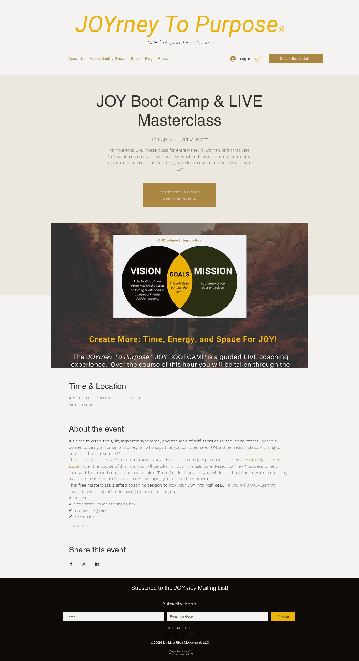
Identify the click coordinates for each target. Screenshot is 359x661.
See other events (179, 198)
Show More (80, 525)
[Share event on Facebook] (71, 564)
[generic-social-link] (191, 634)
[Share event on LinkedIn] (97, 564)
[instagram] (175, 634)
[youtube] (168, 634)
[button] (258, 58)
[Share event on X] (84, 564)
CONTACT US (178, 628)
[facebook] (183, 634)
